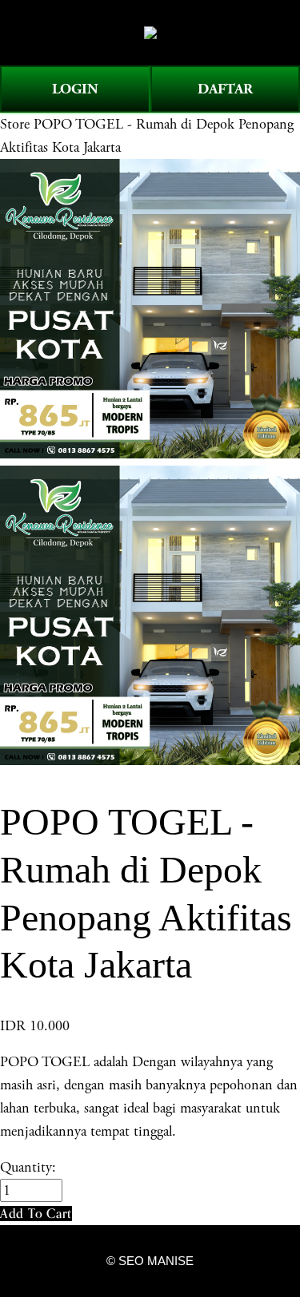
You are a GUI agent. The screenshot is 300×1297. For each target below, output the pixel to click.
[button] (36, 1213)
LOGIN (75, 89)
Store (15, 124)
